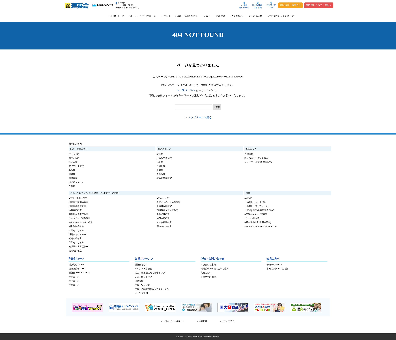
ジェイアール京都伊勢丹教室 (258, 162)
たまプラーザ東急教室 (79, 218)
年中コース (74, 281)
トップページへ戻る (200, 117)
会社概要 (203, 321)
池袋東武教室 (75, 210)
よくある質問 (256, 16)
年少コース (74, 277)
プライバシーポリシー (174, 321)
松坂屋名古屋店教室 (78, 246)
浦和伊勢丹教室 (76, 226)
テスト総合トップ (143, 277)
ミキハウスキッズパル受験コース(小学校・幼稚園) (94, 193)
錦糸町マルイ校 (76, 182)
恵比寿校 (73, 162)
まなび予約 (271, 6)
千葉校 (72, 186)
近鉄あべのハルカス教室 (168, 202)
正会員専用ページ (244, 6)
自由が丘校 (74, 158)
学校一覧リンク (142, 285)
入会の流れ (237, 16)
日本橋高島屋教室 (77, 206)
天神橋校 (248, 154)
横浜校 (160, 154)
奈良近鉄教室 (163, 214)
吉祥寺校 (73, 178)
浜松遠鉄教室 (75, 251)
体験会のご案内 (208, 264)
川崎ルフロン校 (164, 158)
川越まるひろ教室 (77, 234)
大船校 (160, 170)
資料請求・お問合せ (290, 5)
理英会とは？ (141, 264)
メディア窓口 (228, 321)
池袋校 (72, 174)
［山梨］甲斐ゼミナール (256, 206)
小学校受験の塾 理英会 (195, 336)
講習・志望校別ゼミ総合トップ (150, 273)
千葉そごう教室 (76, 242)
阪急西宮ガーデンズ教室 (256, 158)
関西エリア (251, 149)
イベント (166, 16)
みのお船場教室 (164, 222)
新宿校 (72, 170)
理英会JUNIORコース (79, 273)
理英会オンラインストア (281, 16)
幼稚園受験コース (77, 268)
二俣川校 (161, 166)
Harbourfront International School (260, 226)
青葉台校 (161, 174)
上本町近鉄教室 (164, 206)
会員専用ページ (274, 264)
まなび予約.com (208, 277)
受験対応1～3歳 (76, 264)
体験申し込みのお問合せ (318, 5)
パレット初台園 (252, 218)
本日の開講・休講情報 (258, 6)
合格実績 (220, 16)
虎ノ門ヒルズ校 (76, 166)
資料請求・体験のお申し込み (215, 268)
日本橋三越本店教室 (78, 202)
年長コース (74, 285)
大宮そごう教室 (76, 230)
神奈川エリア (164, 149)
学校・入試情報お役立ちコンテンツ (152, 289)
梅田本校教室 (163, 218)
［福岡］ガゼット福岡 (255, 202)
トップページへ (186, 90)
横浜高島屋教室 (164, 178)
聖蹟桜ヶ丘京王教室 (78, 214)
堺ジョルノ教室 (164, 226)
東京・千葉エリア (78, 149)
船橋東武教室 (75, 238)
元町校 (160, 162)
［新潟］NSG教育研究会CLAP (259, 210)
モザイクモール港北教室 (81, 222)
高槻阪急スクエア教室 (167, 210)
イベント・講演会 (143, 268)
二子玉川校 (74, 154)
